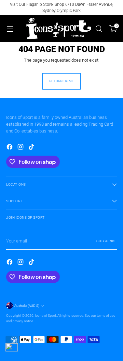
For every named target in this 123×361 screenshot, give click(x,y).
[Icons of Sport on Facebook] (10, 147)
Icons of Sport (45, 315)
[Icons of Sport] (58, 28)
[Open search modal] (99, 28)
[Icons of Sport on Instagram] (21, 147)
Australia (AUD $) (26, 305)
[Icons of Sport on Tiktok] (32, 147)
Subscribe (106, 241)
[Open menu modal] (10, 28)
